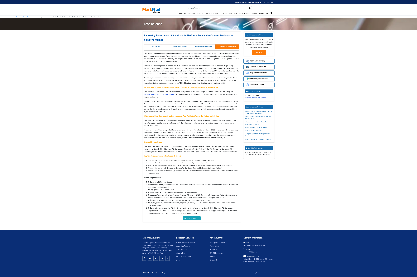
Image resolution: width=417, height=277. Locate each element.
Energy (212, 256)
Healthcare (214, 249)
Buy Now (259, 52)
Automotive (214, 246)
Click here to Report (191, 218)
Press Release (244, 13)
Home (18, 17)
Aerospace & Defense (218, 243)
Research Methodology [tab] (204, 47)
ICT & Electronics (216, 253)
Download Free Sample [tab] (228, 47)
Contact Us (263, 13)
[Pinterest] (167, 258)
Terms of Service (269, 273)
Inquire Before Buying (257, 61)
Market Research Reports (185, 243)
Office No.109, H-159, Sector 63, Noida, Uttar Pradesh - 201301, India (258, 260)
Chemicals (214, 260)
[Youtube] (161, 258)
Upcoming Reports (212, 13)
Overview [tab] (156, 47)
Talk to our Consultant (257, 67)
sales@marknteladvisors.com (248, 2)
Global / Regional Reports (258, 78)
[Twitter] (155, 258)
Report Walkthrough (256, 84)
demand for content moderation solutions (159, 94)
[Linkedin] (144, 258)
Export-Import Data (229, 13)
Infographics (180, 253)
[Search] (250, 8)
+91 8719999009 (268, 2)
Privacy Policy (255, 273)
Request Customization (258, 73)
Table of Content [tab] (181, 47)
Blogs (254, 13)
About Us (182, 13)
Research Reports (195, 13)
